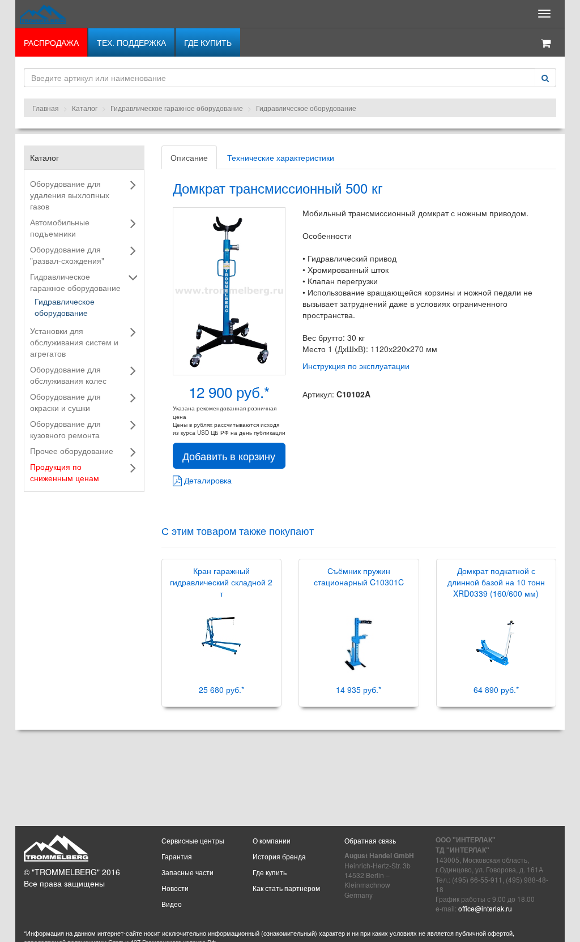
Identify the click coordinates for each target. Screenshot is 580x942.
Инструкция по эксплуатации (356, 365)
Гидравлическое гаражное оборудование (176, 108)
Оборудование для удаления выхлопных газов (69, 195)
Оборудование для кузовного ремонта (65, 429)
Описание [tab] (189, 157)
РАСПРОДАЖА (51, 42)
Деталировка (207, 480)
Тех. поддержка (131, 42)
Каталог (84, 108)
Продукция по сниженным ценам (64, 472)
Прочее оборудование (71, 450)
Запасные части (187, 872)
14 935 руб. (358, 689)
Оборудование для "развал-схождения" (67, 254)
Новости (175, 888)
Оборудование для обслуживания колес (68, 374)
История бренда (279, 856)
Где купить (208, 42)
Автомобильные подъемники (59, 227)
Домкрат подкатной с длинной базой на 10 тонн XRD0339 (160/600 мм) (496, 582)
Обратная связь (370, 840)
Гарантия (176, 856)
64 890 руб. (496, 689)
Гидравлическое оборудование (306, 108)
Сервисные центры (192, 840)
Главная (45, 108)
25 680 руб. (221, 689)
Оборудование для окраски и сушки (65, 402)
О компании (272, 840)
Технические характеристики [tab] (280, 157)
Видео (171, 904)
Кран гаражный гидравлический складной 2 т (221, 582)
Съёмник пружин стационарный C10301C (359, 576)
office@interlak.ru (485, 908)
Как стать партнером (286, 888)
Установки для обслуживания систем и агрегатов (74, 342)
